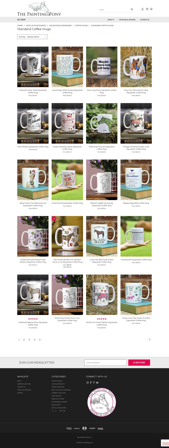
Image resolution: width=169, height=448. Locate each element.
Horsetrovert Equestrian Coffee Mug (136, 260)
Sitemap (20, 393)
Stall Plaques (56, 396)
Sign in (19, 390)
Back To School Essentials (61, 390)
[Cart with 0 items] (151, 9)
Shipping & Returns (127, 20)
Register (28, 390)
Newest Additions (58, 387)
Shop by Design (57, 381)
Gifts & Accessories (59, 408)
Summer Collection (59, 393)
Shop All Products (58, 384)
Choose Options (33, 72)
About (110, 20)
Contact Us (144, 20)
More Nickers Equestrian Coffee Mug (32, 147)
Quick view (33, 61)
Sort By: (22, 37)
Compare (32, 66)
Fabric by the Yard (58, 399)
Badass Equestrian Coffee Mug (136, 203)
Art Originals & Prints (59, 402)
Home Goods (56, 405)
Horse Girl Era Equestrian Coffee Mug (67, 203)
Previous (162, 440)
